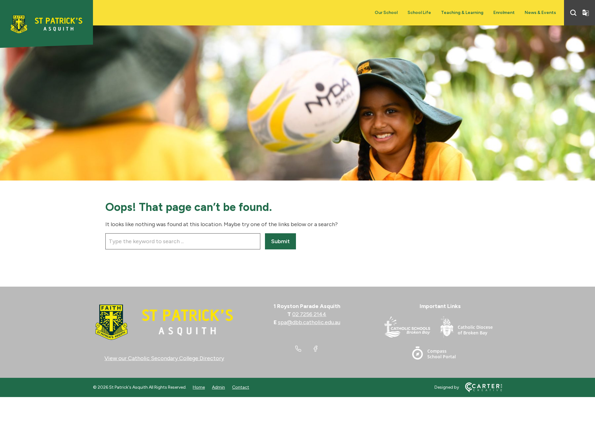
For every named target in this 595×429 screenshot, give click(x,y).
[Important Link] (412, 328)
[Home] (164, 322)
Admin (218, 387)
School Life (419, 12)
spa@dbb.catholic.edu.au (309, 322)
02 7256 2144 (309, 314)
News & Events (540, 12)
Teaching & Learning (462, 12)
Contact (240, 387)
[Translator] (586, 12)
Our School (386, 12)
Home (199, 387)
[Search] (573, 12)
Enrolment (504, 12)
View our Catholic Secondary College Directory (164, 358)
